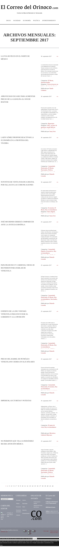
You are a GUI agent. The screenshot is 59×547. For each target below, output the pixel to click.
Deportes (24, 510)
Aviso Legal (46, 531)
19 (45, 486)
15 (35, 486)
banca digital (51, 211)
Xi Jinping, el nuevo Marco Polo (10, 514)
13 (30, 486)
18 (42, 486)
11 (25, 486)
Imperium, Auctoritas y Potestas (16, 401)
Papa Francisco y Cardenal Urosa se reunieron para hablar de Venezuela (18, 268)
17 (40, 486)
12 (27, 486)
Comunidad (51, 166)
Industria (18, 515)
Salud (23, 506)
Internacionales (45, 82)
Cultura (24, 500)
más (57, 56)
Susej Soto (52, 131)
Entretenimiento (49, 20)
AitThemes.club (4, 531)
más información (28, 538)
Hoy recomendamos (51, 210)
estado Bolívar (51, 127)
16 (37, 486)
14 (32, 486)
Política (36, 20)
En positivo (49, 251)
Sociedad (16, 20)
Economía (27, 20)
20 (47, 486)
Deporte (43, 251)
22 (52, 486)
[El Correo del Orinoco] (29, 7)
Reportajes (51, 123)
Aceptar (34, 538)
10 (22, 486)
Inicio (8, 20)
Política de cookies (54, 532)
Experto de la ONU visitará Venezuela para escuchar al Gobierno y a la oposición (14, 314)
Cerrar (1, 545)
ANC (48, 125)
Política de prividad (54, 531)
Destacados (44, 168)
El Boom (50, 80)
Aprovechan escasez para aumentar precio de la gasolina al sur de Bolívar (18, 99)
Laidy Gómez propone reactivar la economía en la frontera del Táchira (17, 140)
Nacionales (44, 170)
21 (50, 486)
